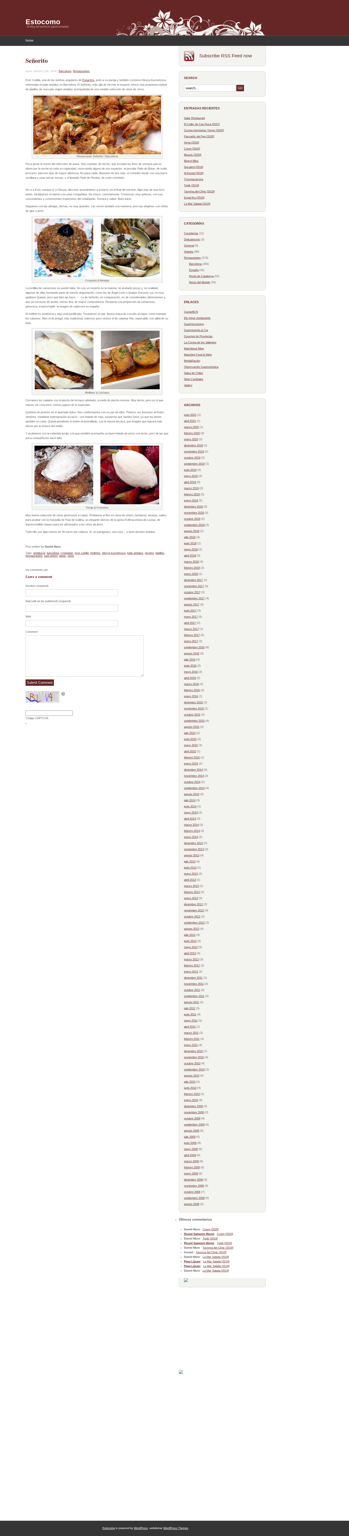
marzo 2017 (191, 628)
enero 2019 (191, 500)
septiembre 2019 (194, 463)
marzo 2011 (191, 1032)
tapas (62, 555)
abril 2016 (190, 677)
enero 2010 (191, 1100)
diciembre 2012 (193, 904)
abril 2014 (190, 818)
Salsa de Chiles (193, 373)
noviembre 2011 (194, 983)
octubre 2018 (192, 518)
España (194, 270)
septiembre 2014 (194, 788)
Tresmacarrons (193, 179)
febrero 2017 (192, 635)
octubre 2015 (192, 714)
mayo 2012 (191, 947)
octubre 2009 (192, 1118)
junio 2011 (190, 1014)
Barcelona (65, 71)
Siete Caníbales (193, 379)
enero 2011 (191, 1045)
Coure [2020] (192, 148)
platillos (159, 552)
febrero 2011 (192, 1038)
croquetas (67, 552)
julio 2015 (189, 732)
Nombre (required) (37, 585)
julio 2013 (189, 861)
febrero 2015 (192, 757)
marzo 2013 (191, 885)
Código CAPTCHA (37, 718)
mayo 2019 (191, 475)
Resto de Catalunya (201, 276)
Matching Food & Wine (198, 354)
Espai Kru (88, 80)
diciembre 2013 (193, 843)
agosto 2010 (191, 1075)
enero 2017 (191, 641)
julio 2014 (189, 800)
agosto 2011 (191, 1002)
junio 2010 (190, 1087)
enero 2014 (191, 836)
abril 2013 (190, 879)
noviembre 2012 (194, 910)
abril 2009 (190, 1155)
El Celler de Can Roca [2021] (202, 124)
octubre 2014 (192, 781)
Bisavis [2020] (192, 154)
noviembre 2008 (194, 1185)
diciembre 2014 (193, 769)
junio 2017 (190, 610)
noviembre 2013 (194, 849)
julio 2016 (189, 659)
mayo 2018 (191, 549)
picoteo (149, 552)
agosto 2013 (191, 855)
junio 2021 (190, 414)
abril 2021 (190, 420)
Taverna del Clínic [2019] (199, 191)
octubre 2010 (192, 1063)
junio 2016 (190, 665)
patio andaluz (135, 552)
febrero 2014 (192, 830)
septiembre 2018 (194, 524)
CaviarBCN (191, 311)
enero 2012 (191, 971)
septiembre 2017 (194, 598)
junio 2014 (190, 806)
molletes (95, 552)
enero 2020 (191, 439)
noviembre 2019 (194, 451)
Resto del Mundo (199, 282)
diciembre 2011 (193, 977)
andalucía (39, 552)
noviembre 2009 (194, 1112)
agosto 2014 (191, 794)
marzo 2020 (191, 427)
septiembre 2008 (194, 1197)
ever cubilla (82, 552)
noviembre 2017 (194, 586)
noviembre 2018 (194, 512)
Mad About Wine (194, 348)
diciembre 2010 (193, 1051)
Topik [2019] (191, 185)
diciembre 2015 (193, 702)
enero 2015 (191, 763)
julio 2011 (189, 1008)
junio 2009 (190, 1142)
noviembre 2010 (194, 1057)
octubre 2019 (192, 457)
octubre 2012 (192, 916)
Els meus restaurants (197, 317)
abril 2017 (190, 622)
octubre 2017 (192, 592)
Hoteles (188, 251)
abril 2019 (190, 482)
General (189, 245)
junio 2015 (190, 739)
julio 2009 (189, 1136)
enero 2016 (191, 696)
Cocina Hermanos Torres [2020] (204, 130)
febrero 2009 (192, 1167)
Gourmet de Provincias (198, 336)
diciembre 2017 (193, 580)
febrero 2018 (192, 567)
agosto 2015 (191, 726)
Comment (32, 631)
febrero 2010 (192, 1093)
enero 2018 (191, 573)
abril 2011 (190, 1026)
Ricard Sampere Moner (199, 1233)
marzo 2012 (191, 959)
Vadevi (188, 385)
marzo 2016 (191, 684)
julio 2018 (189, 537)
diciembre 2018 (193, 506)
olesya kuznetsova (113, 552)
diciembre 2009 (193, 1106)
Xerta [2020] (191, 142)
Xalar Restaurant (194, 118)
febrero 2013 (192, 892)
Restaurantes (81, 71)
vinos (70, 555)
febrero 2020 (192, 433)
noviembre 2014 (194, 775)
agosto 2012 (191, 928)
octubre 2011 (192, 989)
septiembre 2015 (194, 720)
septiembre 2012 (194, 922)
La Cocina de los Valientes (200, 342)
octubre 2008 (192, 1191)
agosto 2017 (191, 604)
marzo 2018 (191, 561)
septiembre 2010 (194, 1069)
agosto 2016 (191, 653)
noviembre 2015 (194, 708)
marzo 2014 (191, 824)
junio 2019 (190, 469)
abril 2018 (190, 555)
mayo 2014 (191, 812)
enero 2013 (191, 898)
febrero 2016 (192, 690)
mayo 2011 (190, 1020)
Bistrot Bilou (191, 160)
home (29, 40)
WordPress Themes (175, 1528)
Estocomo (43, 22)
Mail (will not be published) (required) (48, 601)
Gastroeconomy (194, 324)
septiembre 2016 (194, 647)
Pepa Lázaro (192, 1261)
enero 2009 (191, 1173)
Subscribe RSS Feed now (225, 55)
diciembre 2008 (193, 1179)
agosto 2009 (191, 1130)
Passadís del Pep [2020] (199, 136)
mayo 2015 (191, 745)
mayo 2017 (191, 616)
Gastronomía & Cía (196, 330)
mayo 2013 (191, 873)
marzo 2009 (191, 1161)
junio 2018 (190, 543)
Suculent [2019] (193, 167)
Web (28, 616)
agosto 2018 (191, 531)
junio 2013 (190, 867)
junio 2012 (190, 941)
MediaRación (192, 360)
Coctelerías (191, 233)
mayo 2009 (191, 1149)
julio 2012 (189, 934)
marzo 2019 (191, 488)
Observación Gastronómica (201, 366)
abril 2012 (190, 953)
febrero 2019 (192, 494)
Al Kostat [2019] (193, 173)
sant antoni (50, 555)
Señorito (37, 60)
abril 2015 (190, 751)
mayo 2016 (191, 671)
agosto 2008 (191, 1204)
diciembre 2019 (193, 445)
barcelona (53, 552)
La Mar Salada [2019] (197, 203)
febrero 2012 (192, 965)
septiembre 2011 (194, 996)
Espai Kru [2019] (194, 197)
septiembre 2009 (194, 1124)
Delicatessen (192, 239)
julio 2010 (189, 1081)
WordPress (141, 1528)
